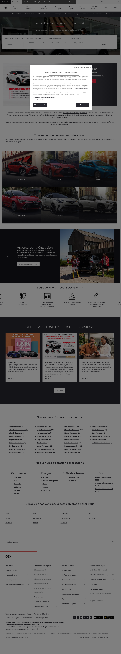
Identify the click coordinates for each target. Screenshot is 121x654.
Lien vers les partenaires (38, 99)
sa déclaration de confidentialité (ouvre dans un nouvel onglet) (64, 74)
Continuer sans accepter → (82, 67)
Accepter (83, 105)
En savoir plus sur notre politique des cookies (44, 97)
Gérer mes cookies (40, 105)
